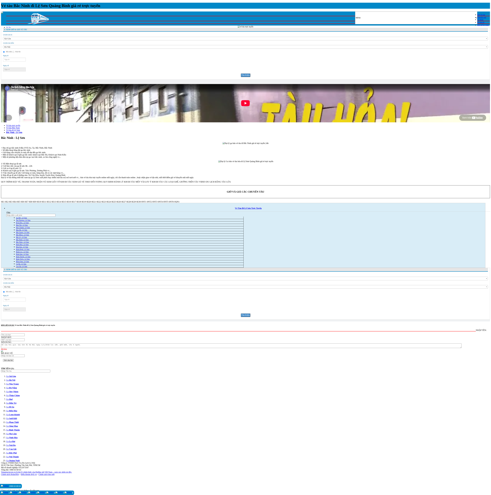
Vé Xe (8, 27)
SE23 (103, 202)
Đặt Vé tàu (481, 15)
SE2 (6, 202)
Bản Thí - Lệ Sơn (22, 225)
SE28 (128, 202)
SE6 (22, 202)
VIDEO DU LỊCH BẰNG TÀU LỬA (215, 182)
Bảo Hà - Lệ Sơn (21, 230)
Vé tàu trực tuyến (13, 125)
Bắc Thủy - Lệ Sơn (22, 242)
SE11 (44, 202)
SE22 (98, 202)
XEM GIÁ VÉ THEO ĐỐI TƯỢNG (87, 182)
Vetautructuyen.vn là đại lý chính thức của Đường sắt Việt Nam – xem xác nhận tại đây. (36, 472)
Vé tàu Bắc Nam (13, 128)
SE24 (108, 202)
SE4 (14, 202)
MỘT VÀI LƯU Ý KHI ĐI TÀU (149, 182)
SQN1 (177, 202)
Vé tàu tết (480, 22)
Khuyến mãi (481, 17)
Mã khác (4, 349)
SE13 (54, 202)
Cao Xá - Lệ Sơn (21, 266)
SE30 (138, 202)
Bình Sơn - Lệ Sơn (22, 254)
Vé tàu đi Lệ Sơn (13, 130)
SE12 (49, 202)
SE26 (118, 202)
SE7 (26, 202)
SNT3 (154, 202)
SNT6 (171, 202)
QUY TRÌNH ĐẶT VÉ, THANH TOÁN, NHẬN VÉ (23, 182)
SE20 (88, 202)
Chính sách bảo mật (46, 474)
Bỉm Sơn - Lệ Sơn (22, 247)
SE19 (83, 202)
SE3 (10, 202)
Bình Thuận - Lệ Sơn (23, 257)
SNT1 (143, 202)
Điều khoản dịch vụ (29, 474)
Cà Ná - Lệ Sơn (21, 264)
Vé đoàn (480, 20)
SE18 (78, 202)
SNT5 (165, 202)
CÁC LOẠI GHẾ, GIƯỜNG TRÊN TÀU (181, 182)
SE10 (39, 202)
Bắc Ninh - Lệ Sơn (14, 132)
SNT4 (160, 202)
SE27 (123, 202)
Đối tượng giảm (483, 25)
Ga (11, 376)
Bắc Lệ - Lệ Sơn (21, 237)
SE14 (59, 202)
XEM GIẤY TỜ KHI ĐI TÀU (59, 182)
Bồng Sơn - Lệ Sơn (22, 261)
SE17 (73, 202)
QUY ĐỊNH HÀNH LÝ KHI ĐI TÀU (119, 182)
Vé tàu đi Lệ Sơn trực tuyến (248, 208)
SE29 (133, 202)
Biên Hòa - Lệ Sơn (22, 244)
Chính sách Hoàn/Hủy (10, 474)
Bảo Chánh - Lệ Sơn (23, 227)
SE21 (93, 202)
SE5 (18, 202)
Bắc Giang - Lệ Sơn (22, 232)
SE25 (113, 202)
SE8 (30, 202)
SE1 (2, 202)
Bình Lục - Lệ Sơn (22, 252)
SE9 (34, 202)
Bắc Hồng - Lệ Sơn (22, 235)
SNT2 (149, 202)
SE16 (68, 202)
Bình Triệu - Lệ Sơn (23, 259)
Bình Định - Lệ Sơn (22, 249)
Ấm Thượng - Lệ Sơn (23, 220)
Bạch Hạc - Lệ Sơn (22, 223)
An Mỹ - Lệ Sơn (21, 218)
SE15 (64, 202)
